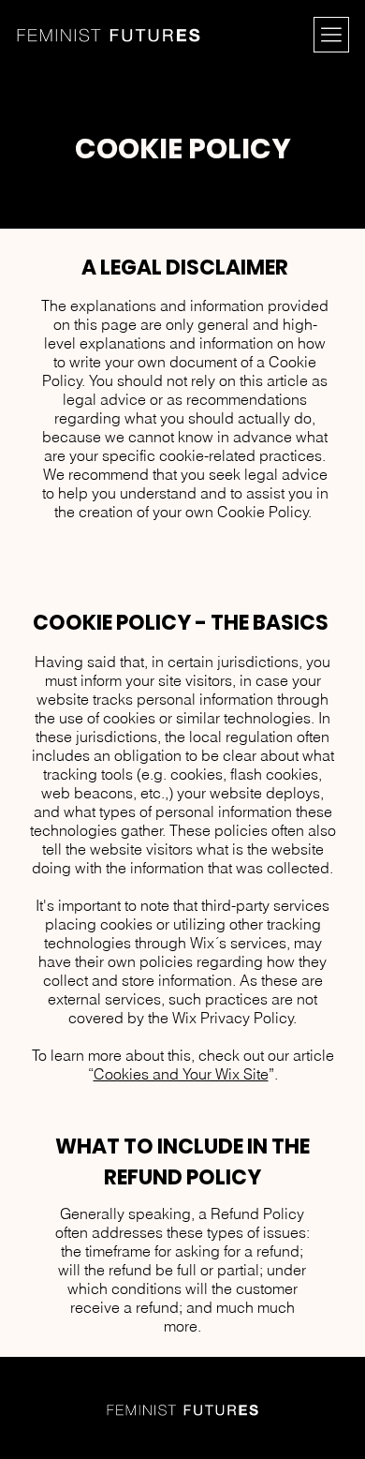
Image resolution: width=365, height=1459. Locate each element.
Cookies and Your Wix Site (181, 1073)
